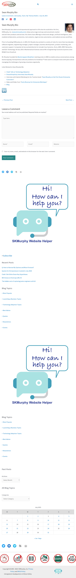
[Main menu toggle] (72, 4)
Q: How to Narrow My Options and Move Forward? (18, 267)
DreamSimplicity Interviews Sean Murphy (19, 74)
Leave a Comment (7, 16)
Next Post (70, 100)
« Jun (36, 538)
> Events (4, 327)
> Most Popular (7, 293)
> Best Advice (6, 310)
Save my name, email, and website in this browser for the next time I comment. (29, 151)
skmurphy (17, 16)
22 (27, 528)
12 (69, 520)
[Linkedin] (15, 19)
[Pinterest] (11, 19)
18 (58, 524)
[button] (38, 4)
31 (48, 532)
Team (23, 16)
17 (48, 524)
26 (69, 528)
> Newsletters (6, 322)
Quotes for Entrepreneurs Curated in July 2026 (17, 271)
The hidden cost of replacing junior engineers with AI (19, 281)
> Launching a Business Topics (11, 299)
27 (7, 532)
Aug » (40, 538)
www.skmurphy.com (19, 32)
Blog (7, 84)
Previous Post (7, 100)
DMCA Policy (21, 571)
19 (69, 524)
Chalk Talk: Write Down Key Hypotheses (15, 274)
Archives (4, 476)
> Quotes (5, 316)
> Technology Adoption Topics (12, 305)
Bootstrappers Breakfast (26, 57)
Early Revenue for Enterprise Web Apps (34, 82)
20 (7, 528)
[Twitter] (7, 19)
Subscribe (7, 255)
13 (7, 524)
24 (48, 528)
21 (17, 528)
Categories (5, 495)
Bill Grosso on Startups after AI (12, 278)
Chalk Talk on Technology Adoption (17, 72)
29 (27, 532)
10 (48, 520)
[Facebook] (3, 19)
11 (58, 520)
